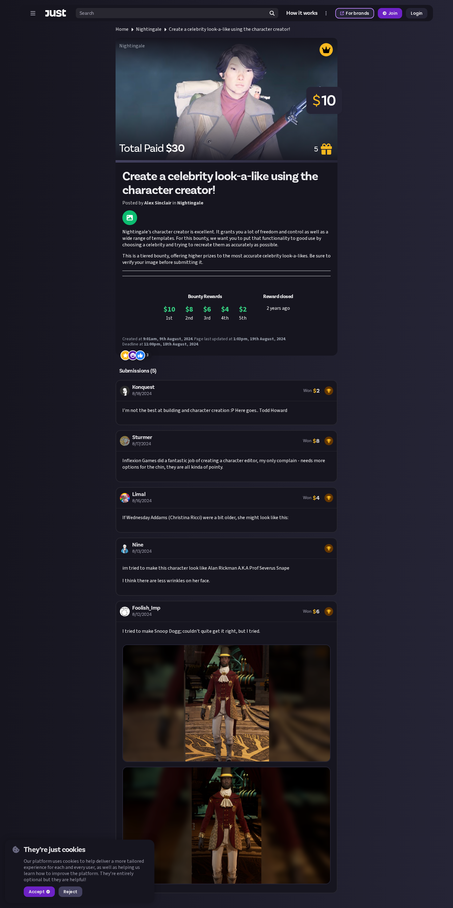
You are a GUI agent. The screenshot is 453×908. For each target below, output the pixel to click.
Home (122, 29)
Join (392, 13)
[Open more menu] (326, 13)
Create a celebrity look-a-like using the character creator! (229, 29)
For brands (357, 13)
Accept (36, 892)
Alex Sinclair (157, 203)
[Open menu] (33, 13)
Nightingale (148, 29)
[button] (226, 403)
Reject (70, 892)
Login (416, 13)
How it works (302, 13)
